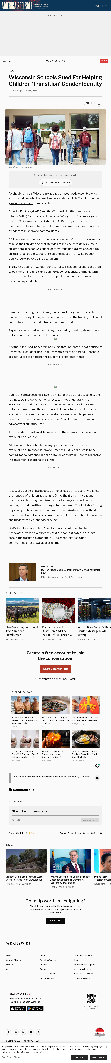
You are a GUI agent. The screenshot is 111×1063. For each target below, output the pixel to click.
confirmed (71, 528)
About (42, 955)
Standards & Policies (83, 974)
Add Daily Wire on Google (57, 182)
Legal (76, 960)
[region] (55, 1053)
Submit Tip (55, 921)
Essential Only (98, 1057)
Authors (43, 964)
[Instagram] (23, 1032)
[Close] (107, 1047)
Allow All (80, 1057)
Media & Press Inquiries (85, 964)
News (8, 955)
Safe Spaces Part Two (35, 394)
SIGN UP (104, 61)
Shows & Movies (13, 960)
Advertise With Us (48, 960)
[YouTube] (31, 1032)
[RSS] (38, 1032)
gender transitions (21, 203)
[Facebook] (8, 1032)
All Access (10, 964)
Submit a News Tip (82, 978)
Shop (8, 969)
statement (51, 258)
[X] (16, 1032)
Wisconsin (40, 193)
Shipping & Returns (82, 969)
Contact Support (47, 974)
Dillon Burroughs (16, 90)
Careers (43, 969)
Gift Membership (47, 978)
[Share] (99, 103)
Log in (72, 679)
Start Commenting (55, 668)
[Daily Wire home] (55, 60)
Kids (7, 974)
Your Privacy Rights (83, 955)
